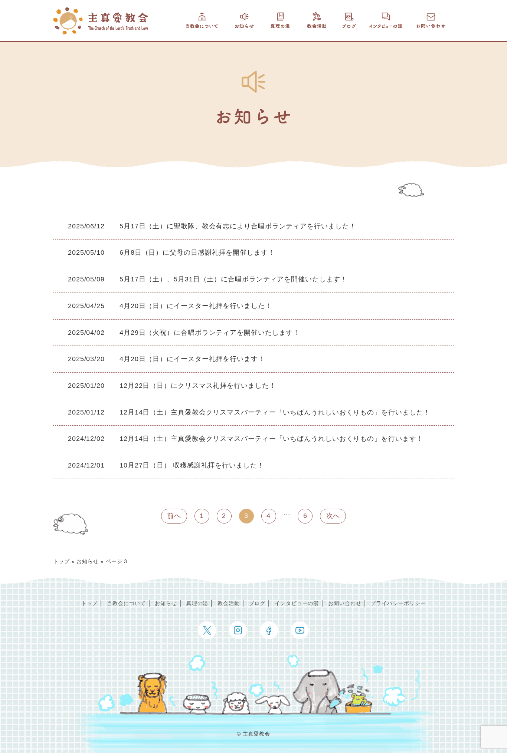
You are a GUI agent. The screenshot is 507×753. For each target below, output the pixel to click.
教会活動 (228, 603)
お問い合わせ (344, 603)
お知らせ (87, 561)
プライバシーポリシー (398, 603)
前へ (174, 515)
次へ (333, 515)
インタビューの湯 (297, 603)
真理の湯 (197, 603)
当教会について (126, 603)
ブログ (257, 603)
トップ (61, 561)
